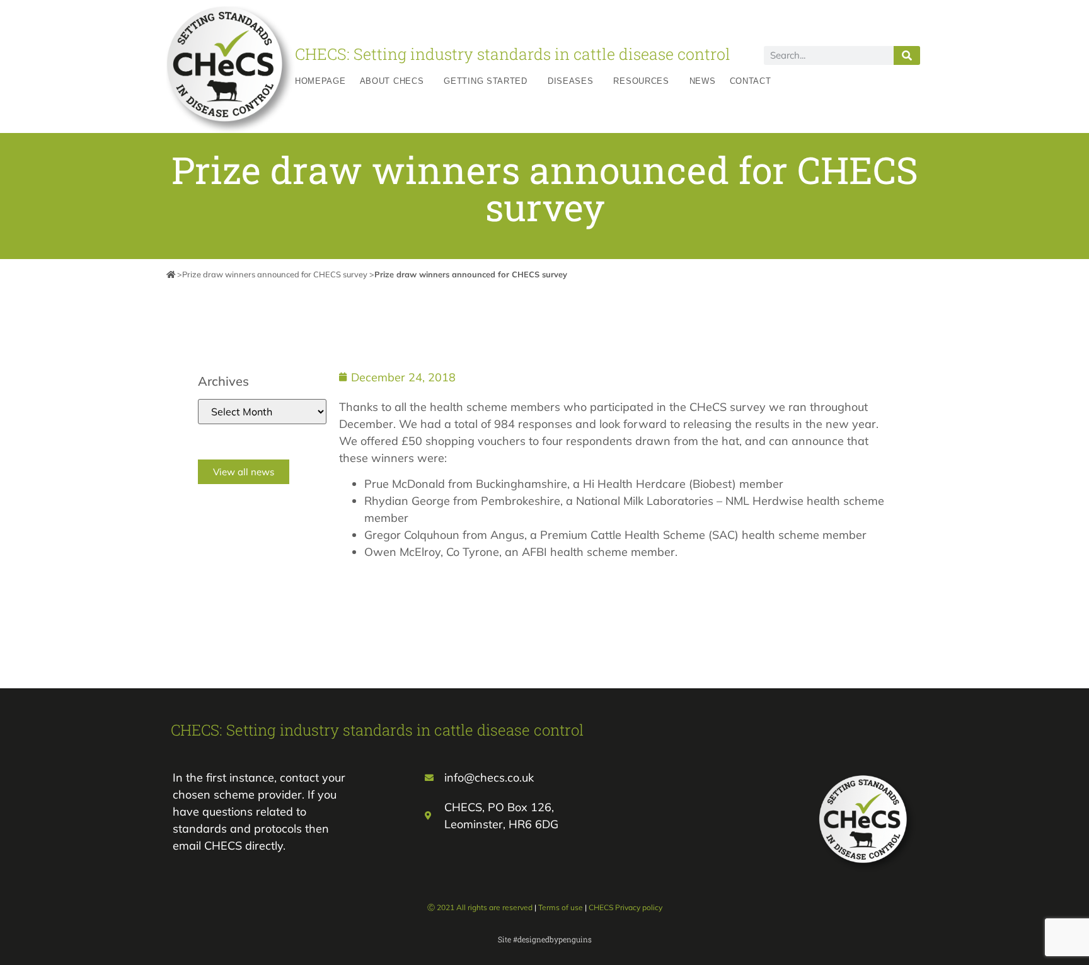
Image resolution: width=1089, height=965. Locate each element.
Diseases (571, 81)
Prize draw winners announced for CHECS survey (274, 274)
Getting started (485, 81)
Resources (641, 81)
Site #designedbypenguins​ (545, 939)
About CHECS (392, 81)
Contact (750, 81)
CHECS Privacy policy (625, 907)
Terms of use (560, 907)
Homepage (320, 81)
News (702, 81)
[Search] (907, 55)
